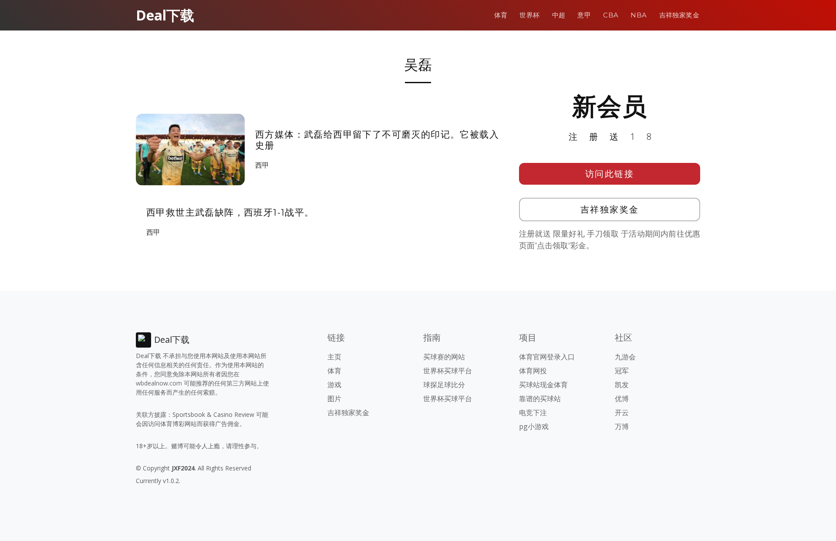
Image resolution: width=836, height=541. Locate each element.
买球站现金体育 (543, 384)
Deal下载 (165, 15)
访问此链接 (609, 173)
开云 (622, 412)
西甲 (262, 165)
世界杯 (529, 15)
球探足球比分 (444, 384)
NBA (638, 15)
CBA (610, 15)
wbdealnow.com (159, 383)
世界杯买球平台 (447, 370)
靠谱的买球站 (540, 398)
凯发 (622, 384)
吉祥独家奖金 (679, 15)
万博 (622, 426)
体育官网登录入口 (547, 357)
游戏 (334, 384)
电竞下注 (533, 412)
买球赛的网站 (444, 357)
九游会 (625, 357)
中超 (559, 15)
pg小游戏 (534, 426)
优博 (622, 398)
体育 (501, 15)
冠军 (622, 370)
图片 (334, 398)
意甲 (584, 15)
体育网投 (533, 370)
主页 (334, 357)
